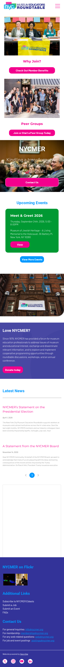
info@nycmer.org (34, 629)
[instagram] (13, 661)
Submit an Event (11, 608)
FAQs (5, 612)
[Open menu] (57, 6)
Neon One (24, 654)
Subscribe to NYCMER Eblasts (18, 601)
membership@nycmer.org (34, 633)
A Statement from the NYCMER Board (31, 446)
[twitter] (5, 661)
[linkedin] (30, 661)
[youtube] (22, 661)
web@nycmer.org (44, 636)
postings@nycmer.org (43, 640)
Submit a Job (10, 605)
